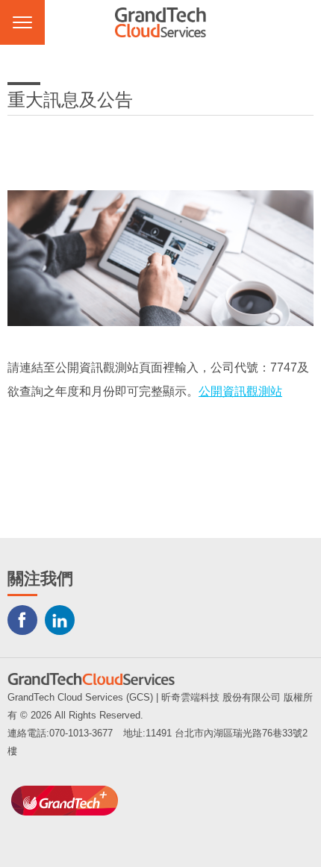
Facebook (22, 620)
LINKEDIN (60, 620)
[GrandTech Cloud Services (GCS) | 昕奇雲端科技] (160, 22)
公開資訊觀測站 (240, 391)
